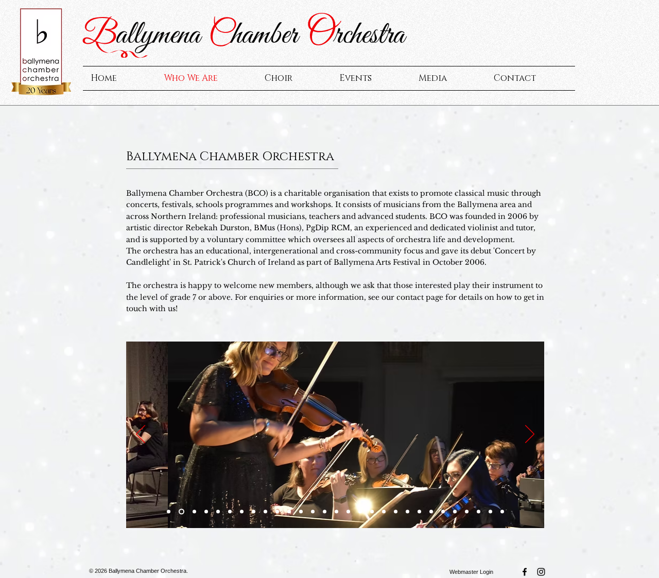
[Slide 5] (384, 512)
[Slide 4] (372, 512)
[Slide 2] (313, 512)
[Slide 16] (467, 512)
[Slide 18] (490, 512)
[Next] (529, 435)
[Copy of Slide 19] (218, 512)
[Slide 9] (336, 512)
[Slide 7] (407, 512)
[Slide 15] (443, 512)
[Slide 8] (419, 512)
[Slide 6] (395, 512)
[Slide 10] (348, 512)
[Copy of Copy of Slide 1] (194, 512)
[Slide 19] (502, 512)
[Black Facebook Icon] (524, 572)
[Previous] (140, 435)
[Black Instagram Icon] (541, 572)
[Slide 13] (301, 512)
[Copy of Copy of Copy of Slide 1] (206, 512)
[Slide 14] (431, 512)
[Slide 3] (360, 512)
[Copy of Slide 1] (181, 512)
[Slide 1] (168, 512)
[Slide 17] (478, 512)
